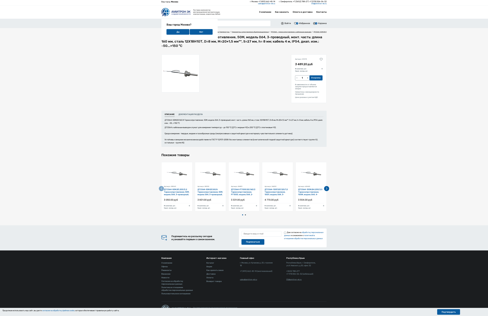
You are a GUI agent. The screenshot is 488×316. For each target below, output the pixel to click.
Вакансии (165, 274)
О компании (265, 12)
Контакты (321, 12)
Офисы (164, 267)
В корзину (316, 78)
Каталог (210, 263)
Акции (209, 267)
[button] (242, 214)
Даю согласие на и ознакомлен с (304, 235)
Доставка (211, 274)
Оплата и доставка (302, 12)
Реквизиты (166, 270)
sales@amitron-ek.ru (266, 4)
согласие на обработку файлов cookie (58, 311)
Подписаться (253, 242)
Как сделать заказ (215, 270)
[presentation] (161, 188)
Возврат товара (214, 281)
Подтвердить (449, 312)
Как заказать (282, 12)
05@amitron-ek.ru (319, 4)
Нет (201, 32)
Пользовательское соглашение (175, 294)
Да (178, 32)
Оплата (209, 278)
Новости (165, 278)
